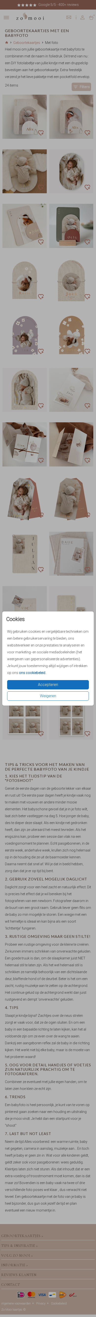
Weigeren (48, 696)
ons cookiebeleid (32, 673)
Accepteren (48, 684)
